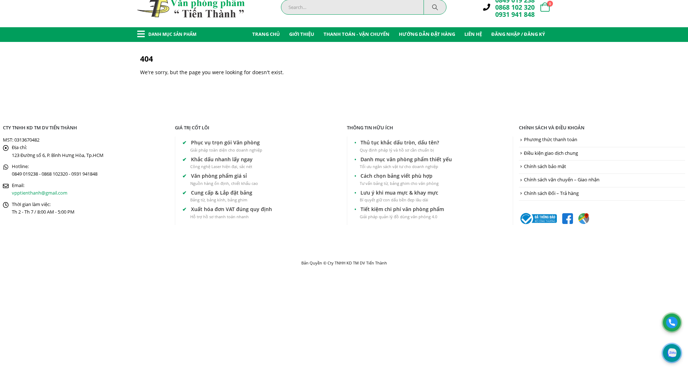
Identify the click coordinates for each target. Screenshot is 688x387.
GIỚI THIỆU (301, 34)
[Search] (435, 7)
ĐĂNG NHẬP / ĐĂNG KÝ (518, 34)
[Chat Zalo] (672, 353)
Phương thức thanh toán (550, 140)
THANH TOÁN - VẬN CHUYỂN (357, 34)
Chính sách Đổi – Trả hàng (551, 193)
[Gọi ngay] (672, 322)
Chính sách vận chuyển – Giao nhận (561, 180)
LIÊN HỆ (473, 34)
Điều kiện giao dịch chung (551, 153)
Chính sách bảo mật (545, 166)
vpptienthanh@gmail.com (39, 193)
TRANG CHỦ (266, 34)
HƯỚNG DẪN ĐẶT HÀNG (427, 34)
